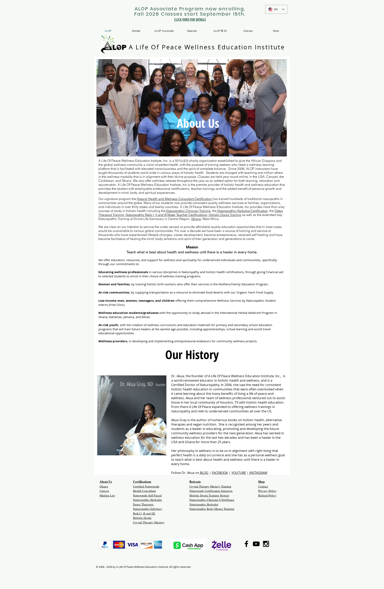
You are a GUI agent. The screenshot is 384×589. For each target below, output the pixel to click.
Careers (104, 491)
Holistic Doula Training (224, 215)
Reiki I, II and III (144, 513)
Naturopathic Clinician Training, (188, 211)
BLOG (203, 473)
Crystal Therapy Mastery (148, 522)
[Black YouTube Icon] (256, 544)
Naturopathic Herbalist (147, 500)
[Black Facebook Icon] (246, 544)
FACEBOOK (220, 473)
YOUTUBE (238, 473)
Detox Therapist (143, 504)
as (243, 215)
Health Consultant (144, 491)
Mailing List (107, 495)
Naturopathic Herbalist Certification (242, 211)
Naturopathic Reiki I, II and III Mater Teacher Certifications (166, 215)
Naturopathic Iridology (147, 509)
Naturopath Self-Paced (147, 495)
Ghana (196, 219)
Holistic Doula (142, 518)
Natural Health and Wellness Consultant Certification (175, 199)
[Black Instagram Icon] (266, 544)
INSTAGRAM (258, 473)
